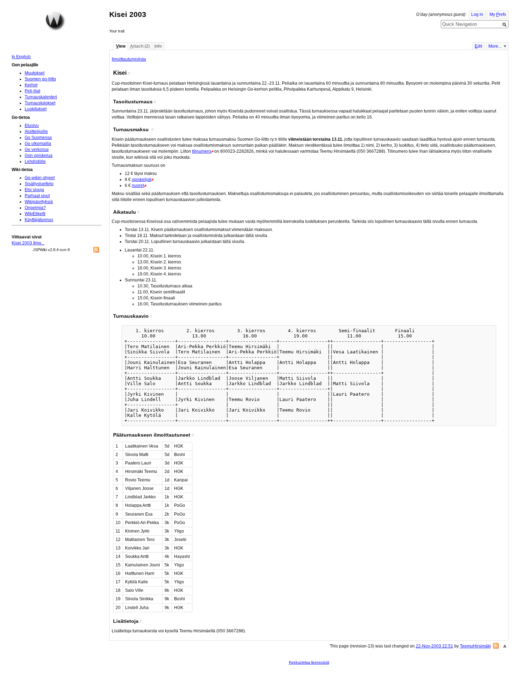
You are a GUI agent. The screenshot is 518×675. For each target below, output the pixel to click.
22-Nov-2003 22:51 (434, 646)
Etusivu (32, 125)
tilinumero (201, 151)
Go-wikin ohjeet (40, 177)
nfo (158, 46)
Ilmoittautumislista (129, 59)
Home (55, 21)
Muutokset (34, 73)
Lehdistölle (35, 161)
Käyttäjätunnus (39, 219)
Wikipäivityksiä (39, 201)
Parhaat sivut (37, 195)
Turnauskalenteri (41, 97)
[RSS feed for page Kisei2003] (496, 646)
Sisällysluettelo (39, 183)
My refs (497, 14)
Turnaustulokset (40, 103)
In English (21, 56)
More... (494, 46)
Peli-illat (32, 91)
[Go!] (504, 25)
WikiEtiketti (35, 213)
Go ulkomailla (38, 143)
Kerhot (31, 85)
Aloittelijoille (36, 131)
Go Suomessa (38, 137)
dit (478, 46)
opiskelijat (141, 179)
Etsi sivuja (34, 189)
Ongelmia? (35, 207)
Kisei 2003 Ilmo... (28, 243)
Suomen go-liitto (40, 79)
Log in (477, 14)
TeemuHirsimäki (475, 646)
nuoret (138, 185)
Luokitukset (36, 109)
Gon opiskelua (39, 155)
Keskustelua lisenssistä (309, 662)
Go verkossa (37, 149)
